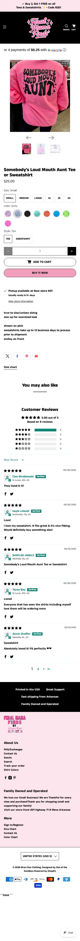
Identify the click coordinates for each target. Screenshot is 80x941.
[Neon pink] (8, 223)
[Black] (27, 214)
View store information (20, 301)
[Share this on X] (7, 356)
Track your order (14, 766)
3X (69, 198)
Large (38, 198)
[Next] (51, 138)
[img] (13, 471)
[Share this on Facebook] (17, 356)
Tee (8, 239)
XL (49, 198)
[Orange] (47, 214)
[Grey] (18, 214)
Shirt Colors (11, 770)
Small (10, 198)
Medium (24, 198)
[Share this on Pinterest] (26, 356)
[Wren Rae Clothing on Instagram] (10, 779)
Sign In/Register (13, 825)
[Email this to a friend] (36, 356)
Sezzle (8, 758)
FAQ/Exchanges (13, 749)
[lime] (66, 214)
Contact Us (10, 754)
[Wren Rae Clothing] (40, 28)
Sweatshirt (23, 239)
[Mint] (37, 214)
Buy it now (40, 273)
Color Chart (11, 837)
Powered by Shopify (45, 871)
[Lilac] (8, 214)
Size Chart (10, 829)
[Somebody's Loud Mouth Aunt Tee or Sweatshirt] (40, 96)
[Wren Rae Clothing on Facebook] (5, 779)
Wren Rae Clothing (31, 867)
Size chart (10, 367)
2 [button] (38, 669)
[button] (40, 50)
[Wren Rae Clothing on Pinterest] (14, 779)
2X (59, 198)
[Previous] (28, 138)
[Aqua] (56, 214)
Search (8, 762)
